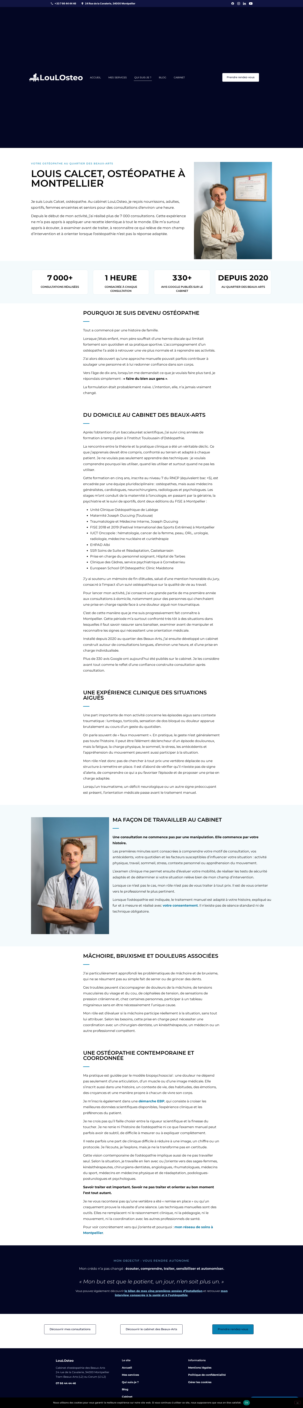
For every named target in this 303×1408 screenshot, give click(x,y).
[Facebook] (232, 3)
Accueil (95, 77)
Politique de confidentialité (207, 1374)
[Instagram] (238, 3)
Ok (246, 1402)
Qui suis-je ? (142, 77)
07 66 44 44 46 (66, 1383)
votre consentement (180, 905)
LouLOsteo (61, 77)
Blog (162, 77)
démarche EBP (151, 1101)
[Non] (297, 1402)
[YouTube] (250, 3)
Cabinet (179, 77)
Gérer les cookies (199, 1382)
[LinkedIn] (244, 3)
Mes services (117, 77)
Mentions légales (199, 1367)
